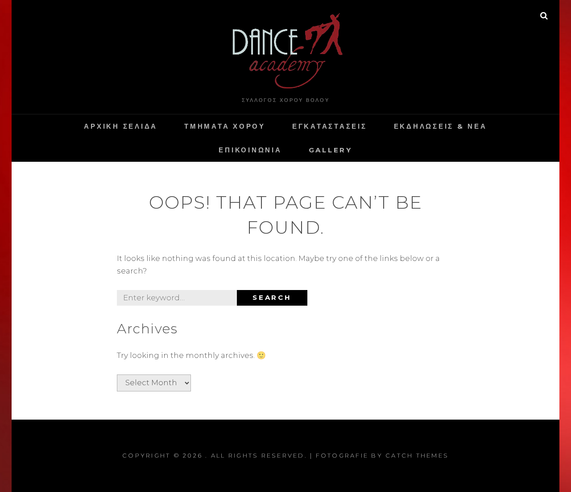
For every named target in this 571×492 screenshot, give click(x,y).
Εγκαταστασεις (329, 126)
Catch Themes (417, 455)
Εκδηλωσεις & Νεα (440, 126)
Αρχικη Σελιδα (120, 126)
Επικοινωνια (250, 150)
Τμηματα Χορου (224, 126)
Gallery (330, 150)
